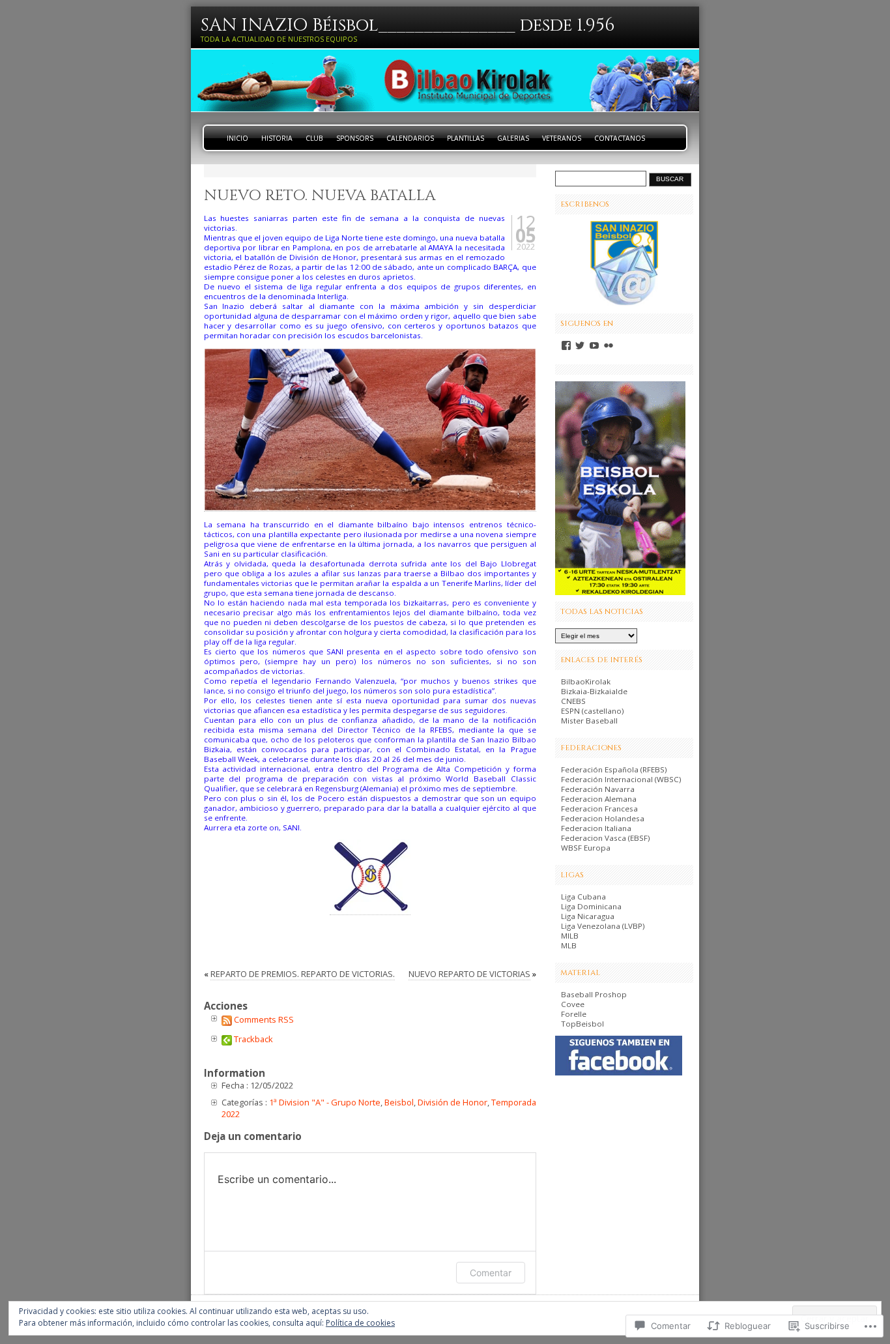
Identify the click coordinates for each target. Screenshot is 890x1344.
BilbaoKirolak (585, 681)
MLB (569, 945)
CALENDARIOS (410, 138)
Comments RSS (264, 1019)
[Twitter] (580, 345)
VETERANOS (561, 138)
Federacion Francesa (599, 808)
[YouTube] (594, 345)
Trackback (253, 1039)
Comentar (490, 1272)
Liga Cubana (583, 896)
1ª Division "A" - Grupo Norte (324, 1102)
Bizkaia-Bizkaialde (594, 691)
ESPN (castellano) (592, 711)
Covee (572, 1004)
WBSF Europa (585, 848)
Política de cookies (360, 1322)
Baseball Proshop (594, 994)
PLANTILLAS (465, 138)
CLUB (314, 138)
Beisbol (399, 1102)
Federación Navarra (598, 789)
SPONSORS (354, 138)
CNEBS (573, 701)
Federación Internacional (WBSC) (621, 779)
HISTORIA (277, 138)
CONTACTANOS (619, 138)
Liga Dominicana (591, 906)
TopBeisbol (582, 1024)
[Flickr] (608, 345)
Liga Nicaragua (587, 916)
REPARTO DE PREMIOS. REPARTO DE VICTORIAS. (302, 974)
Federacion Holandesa (602, 818)
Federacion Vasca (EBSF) (605, 838)
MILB (570, 936)
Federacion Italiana (596, 828)
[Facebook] (566, 345)
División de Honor (452, 1102)
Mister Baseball (589, 720)
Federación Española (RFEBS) (614, 769)
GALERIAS (513, 138)
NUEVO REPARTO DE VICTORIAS (469, 974)
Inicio (237, 138)
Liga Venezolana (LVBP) (603, 926)
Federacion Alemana (599, 799)
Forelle (573, 1014)
